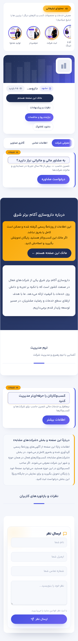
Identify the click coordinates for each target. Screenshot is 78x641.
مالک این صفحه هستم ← (49, 253)
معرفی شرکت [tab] (62, 143)
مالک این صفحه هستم (30, 98)
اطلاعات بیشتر (56, 419)
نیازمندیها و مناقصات (39, 117)
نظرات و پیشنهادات (40, 108)
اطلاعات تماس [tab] (39, 143)
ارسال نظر (42, 619)
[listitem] (15, 36)
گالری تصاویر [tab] (17, 143)
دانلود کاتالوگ (43, 127)
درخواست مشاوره (53, 179)
